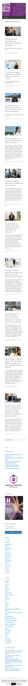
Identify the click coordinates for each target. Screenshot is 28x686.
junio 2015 (7, 562)
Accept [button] (13, 684)
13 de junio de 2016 (9, 204)
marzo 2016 (7, 552)
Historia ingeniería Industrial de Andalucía (13, 612)
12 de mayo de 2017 (9, 118)
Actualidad (7, 580)
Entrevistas (17, 52)
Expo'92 (6, 602)
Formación (7, 605)
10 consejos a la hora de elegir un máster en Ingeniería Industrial (13, 652)
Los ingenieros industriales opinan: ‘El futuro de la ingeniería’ (13, 669)
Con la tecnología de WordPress (11, 678)
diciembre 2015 (8, 554)
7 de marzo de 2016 (9, 250)
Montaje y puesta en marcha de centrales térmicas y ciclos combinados (13, 662)
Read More (19, 684)
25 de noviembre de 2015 (10, 294)
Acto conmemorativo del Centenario (12, 468)
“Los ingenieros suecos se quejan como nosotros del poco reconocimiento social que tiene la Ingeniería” (13, 108)
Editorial (6, 596)
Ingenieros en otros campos (11, 618)
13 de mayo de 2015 (9, 386)
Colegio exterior (8, 592)
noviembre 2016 (8, 548)
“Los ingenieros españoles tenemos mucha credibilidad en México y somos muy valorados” (13, 75)
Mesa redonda (8, 630)
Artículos (7, 584)
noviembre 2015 (8, 556)
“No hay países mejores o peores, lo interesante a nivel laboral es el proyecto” (13, 140)
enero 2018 (7, 542)
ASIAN (6, 586)
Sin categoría (11, 340)
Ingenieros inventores (9, 622)
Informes (7, 614)
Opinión (6, 634)
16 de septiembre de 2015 (10, 339)
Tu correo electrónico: (9, 526)
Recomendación (8, 640)
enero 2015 (7, 566)
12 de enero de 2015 (9, 433)
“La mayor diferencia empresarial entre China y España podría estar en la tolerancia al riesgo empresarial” (12, 228)
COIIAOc (7, 590)
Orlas (6, 636)
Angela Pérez (8, 655)
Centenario (7, 588)
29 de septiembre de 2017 (10, 85)
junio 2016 (7, 550)
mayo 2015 (7, 564)
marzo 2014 (7, 570)
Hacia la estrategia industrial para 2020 (12, 656)
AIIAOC (6, 582)
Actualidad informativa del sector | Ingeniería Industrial (12, 659)
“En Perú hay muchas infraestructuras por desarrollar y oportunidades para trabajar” (13, 42)
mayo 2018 (7, 540)
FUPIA (6, 607)
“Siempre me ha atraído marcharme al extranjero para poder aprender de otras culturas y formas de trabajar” (13, 273)
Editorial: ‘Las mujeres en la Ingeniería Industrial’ (12, 666)
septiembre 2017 (8, 544)
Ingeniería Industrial (9, 616)
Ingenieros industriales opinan (11, 620)
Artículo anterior (9, 439)
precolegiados (8, 638)
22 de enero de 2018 (9, 52)
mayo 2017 (7, 546)
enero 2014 (7, 572)
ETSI (6, 600)
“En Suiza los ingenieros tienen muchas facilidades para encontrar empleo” (14, 183)
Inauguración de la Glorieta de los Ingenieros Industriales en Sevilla (12, 465)
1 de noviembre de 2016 (10, 161)
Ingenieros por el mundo (10, 53)
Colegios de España (9, 594)
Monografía (7, 632)
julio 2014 (7, 568)
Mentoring (7, 628)
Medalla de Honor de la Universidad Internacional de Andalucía (12, 462)
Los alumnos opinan (9, 626)
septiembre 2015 (8, 560)
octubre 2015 (7, 558)
